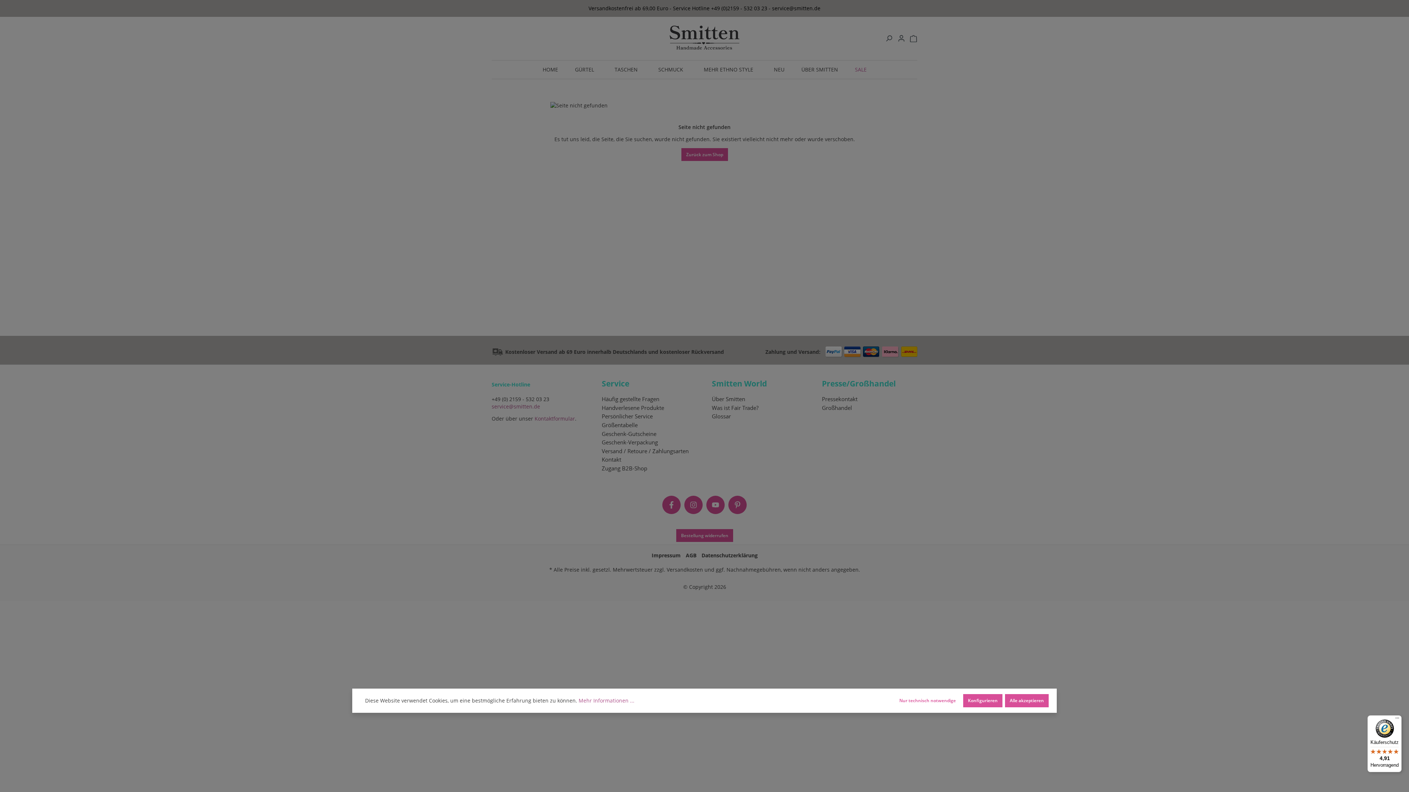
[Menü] (1397, 719)
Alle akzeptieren (1027, 700)
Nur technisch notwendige (927, 700)
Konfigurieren (983, 700)
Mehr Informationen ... (606, 700)
